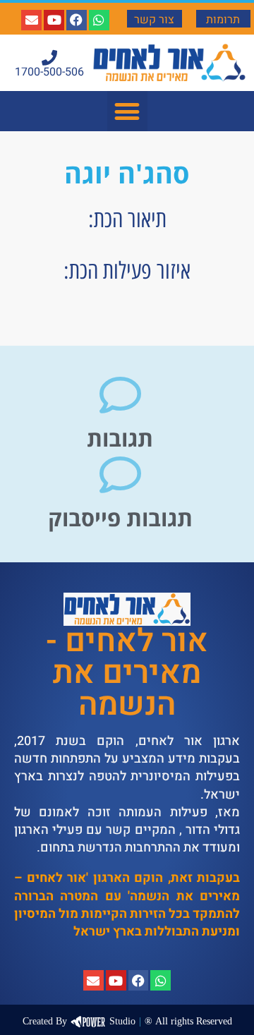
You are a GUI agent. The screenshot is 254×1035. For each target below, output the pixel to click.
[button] (127, 111)
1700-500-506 (49, 71)
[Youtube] (54, 20)
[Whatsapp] (99, 20)
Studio (79, 1021)
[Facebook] (76, 20)
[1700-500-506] (49, 58)
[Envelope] (31, 20)
